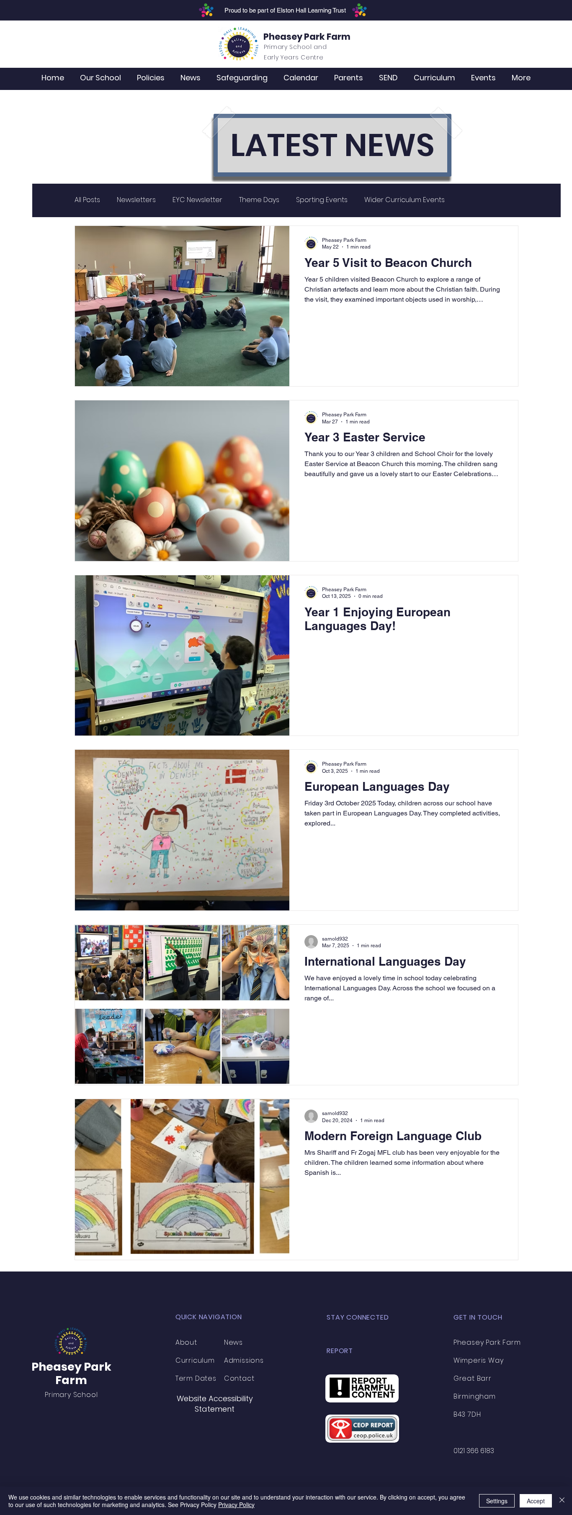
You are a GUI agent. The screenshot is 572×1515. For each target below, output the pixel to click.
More (470, 200)
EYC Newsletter (197, 200)
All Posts (87, 200)
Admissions (244, 1360)
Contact (239, 1378)
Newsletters (136, 200)
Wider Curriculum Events (404, 200)
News (233, 1342)
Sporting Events (322, 200)
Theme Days (259, 200)
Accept (536, 1501)
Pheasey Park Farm (306, 37)
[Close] (562, 1500)
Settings (497, 1501)
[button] (100, 78)
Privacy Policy (236, 1504)
